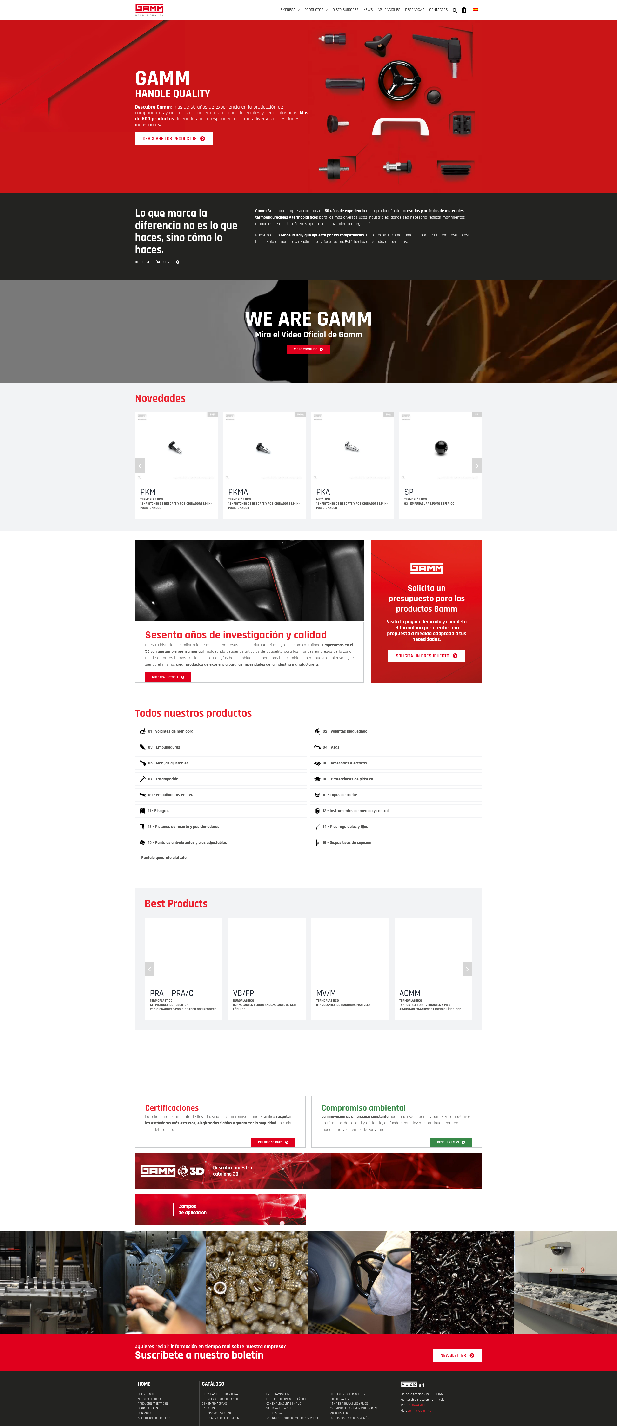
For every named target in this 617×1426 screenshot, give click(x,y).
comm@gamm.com (421, 1410)
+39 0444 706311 (417, 1405)
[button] (140, 465)
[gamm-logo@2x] (149, 5)
